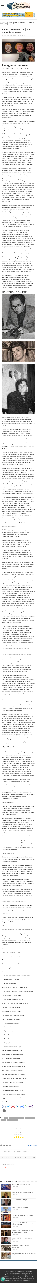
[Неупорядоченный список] (13, 1157)
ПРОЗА (23, 35)
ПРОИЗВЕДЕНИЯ (12, 22)
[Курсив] (4, 1157)
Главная (2, 22)
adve (6, 1118)
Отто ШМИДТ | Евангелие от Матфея (22, 1215)
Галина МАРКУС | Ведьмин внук (21, 1184)
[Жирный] (2, 1157)
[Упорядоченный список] (11, 1157)
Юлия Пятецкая (12, 1120)
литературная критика (16, 1118)
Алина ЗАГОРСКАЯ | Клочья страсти (22, 1192)
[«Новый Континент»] (18, 6)
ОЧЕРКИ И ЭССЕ (23, 22)
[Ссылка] (20, 1157)
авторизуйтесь (32, 1145)
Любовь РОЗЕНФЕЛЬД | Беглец (21, 1200)
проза (3, 1120)
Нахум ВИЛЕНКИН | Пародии (20, 1207)
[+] (25, 1157)
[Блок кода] (18, 1157)
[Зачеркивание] (9, 1157)
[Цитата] (16, 1157)
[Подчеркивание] (6, 1157)
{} (22, 1157)
